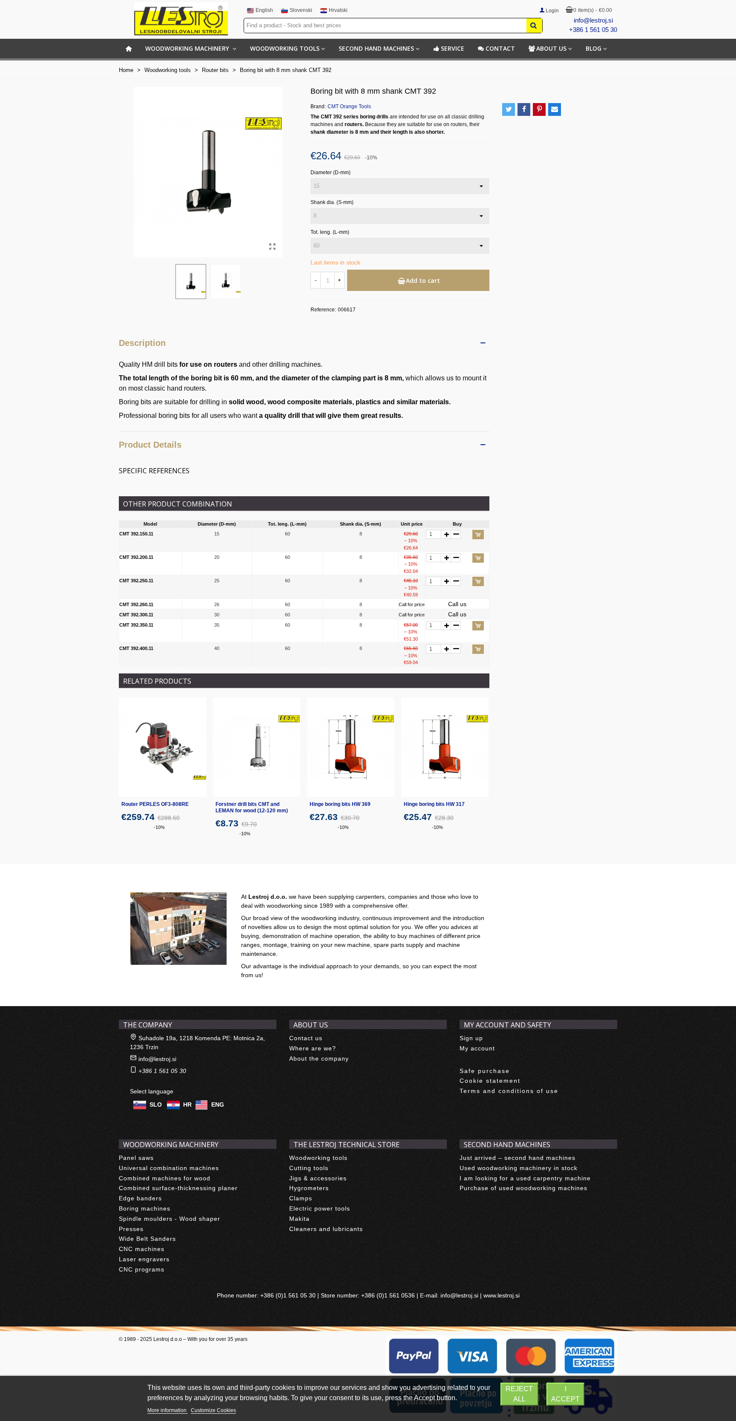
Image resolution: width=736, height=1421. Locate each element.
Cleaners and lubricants (326, 1228)
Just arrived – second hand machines (517, 1157)
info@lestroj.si (593, 20)
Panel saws (136, 1157)
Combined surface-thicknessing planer (178, 1188)
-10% (159, 827)
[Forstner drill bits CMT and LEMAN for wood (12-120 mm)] (256, 747)
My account (477, 1048)
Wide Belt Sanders (147, 1238)
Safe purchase (485, 1070)
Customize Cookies (213, 1410)
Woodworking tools (284, 48)
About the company (319, 1058)
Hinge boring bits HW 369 (340, 804)
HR (187, 1104)
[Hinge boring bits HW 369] (350, 747)
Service (452, 48)
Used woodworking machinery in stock (519, 1168)
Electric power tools (319, 1208)
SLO (156, 1104)
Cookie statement (490, 1080)
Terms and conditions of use (509, 1090)
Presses (131, 1228)
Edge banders (140, 1198)
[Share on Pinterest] (539, 109)
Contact (500, 48)
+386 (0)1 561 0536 (388, 1295)
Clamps (300, 1198)
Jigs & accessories (318, 1178)
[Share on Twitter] (508, 109)
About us (551, 48)
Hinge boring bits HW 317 (434, 804)
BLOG (593, 48)
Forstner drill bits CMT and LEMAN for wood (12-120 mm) (252, 807)
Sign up (471, 1038)
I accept (565, 1394)
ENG (217, 1104)
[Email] (554, 109)
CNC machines (141, 1249)
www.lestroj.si (501, 1295)
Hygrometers (309, 1188)
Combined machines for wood (164, 1178)
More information (167, 1410)
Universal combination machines (169, 1168)
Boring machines (144, 1208)
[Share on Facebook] (524, 109)
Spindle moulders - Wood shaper (169, 1218)
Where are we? (312, 1048)
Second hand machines (376, 48)
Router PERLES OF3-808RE (155, 804)
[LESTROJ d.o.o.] (181, 18)
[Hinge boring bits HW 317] (445, 747)
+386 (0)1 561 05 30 (288, 1295)
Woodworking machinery (188, 48)
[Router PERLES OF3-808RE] (162, 747)
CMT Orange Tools (349, 106)
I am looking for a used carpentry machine (525, 1178)
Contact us (305, 1038)
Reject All (519, 1394)
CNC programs (141, 1269)
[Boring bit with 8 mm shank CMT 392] (272, 246)
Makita (299, 1218)
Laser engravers (144, 1259)
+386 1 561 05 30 (593, 29)
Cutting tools (308, 1168)
